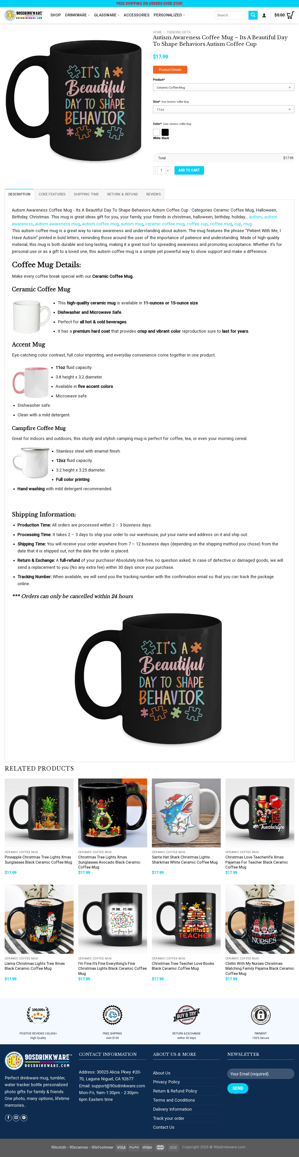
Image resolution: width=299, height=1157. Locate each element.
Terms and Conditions (174, 1100)
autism (255, 216)
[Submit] (253, 15)
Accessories (137, 15)
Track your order (168, 1118)
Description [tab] (19, 194)
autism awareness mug (57, 223)
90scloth (58, 1147)
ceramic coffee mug (165, 223)
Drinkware (76, 15)
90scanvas (78, 1147)
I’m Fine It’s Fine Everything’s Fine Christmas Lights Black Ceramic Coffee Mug (112, 968)
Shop (55, 15)
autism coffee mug (100, 223)
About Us (162, 1072)
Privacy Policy (166, 1081)
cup (237, 223)
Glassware (105, 15)
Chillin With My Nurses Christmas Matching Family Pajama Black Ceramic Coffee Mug (259, 968)
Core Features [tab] (52, 194)
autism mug (132, 223)
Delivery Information (172, 1109)
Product (159, 79)
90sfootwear (102, 1147)
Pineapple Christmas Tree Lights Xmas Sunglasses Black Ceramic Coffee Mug (38, 860)
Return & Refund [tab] (122, 194)
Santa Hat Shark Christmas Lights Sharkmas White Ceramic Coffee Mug (185, 860)
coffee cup (197, 223)
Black (165, 138)
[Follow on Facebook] (8, 1117)
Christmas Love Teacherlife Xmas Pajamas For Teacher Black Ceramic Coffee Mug (256, 862)
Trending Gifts (179, 32)
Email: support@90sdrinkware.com (112, 1085)
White (156, 138)
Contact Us (163, 1127)
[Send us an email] (16, 1117)
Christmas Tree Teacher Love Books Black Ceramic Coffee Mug (183, 966)
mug (247, 223)
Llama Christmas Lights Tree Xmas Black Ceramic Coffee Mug (35, 966)
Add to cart (189, 170)
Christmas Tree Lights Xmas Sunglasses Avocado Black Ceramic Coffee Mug (109, 862)
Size (156, 101)
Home (157, 32)
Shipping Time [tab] (86, 194)
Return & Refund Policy (175, 1091)
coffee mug (221, 223)
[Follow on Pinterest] (23, 1117)
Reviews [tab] (153, 194)
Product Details (170, 70)
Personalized (168, 15)
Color (157, 124)
